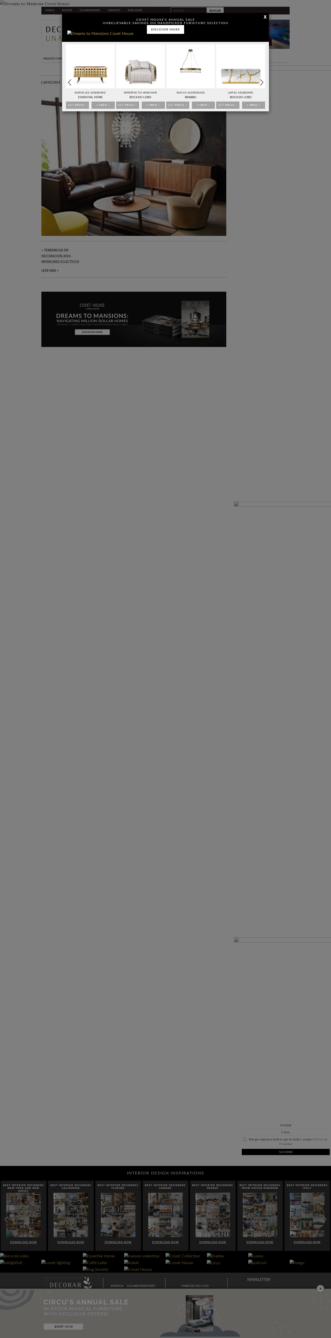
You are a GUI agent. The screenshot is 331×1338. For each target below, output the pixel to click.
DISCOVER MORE (165, 29)
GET (77, 105)
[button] (261, 82)
